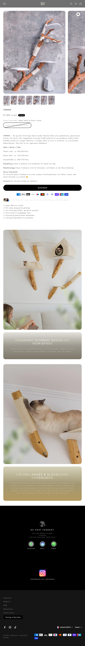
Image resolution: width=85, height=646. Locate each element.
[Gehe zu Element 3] (21, 100)
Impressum (7, 598)
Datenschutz (8, 609)
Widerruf (6, 601)
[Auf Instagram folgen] (10, 627)
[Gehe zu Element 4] (29, 100)
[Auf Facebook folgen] (4, 627)
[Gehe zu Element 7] (51, 100)
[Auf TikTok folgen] (15, 627)
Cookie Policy (8, 613)
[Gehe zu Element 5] (36, 100)
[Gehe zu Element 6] (44, 100)
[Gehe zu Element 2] (14, 100)
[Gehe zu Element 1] (6, 100)
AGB (5, 605)
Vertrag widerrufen (13, 617)
